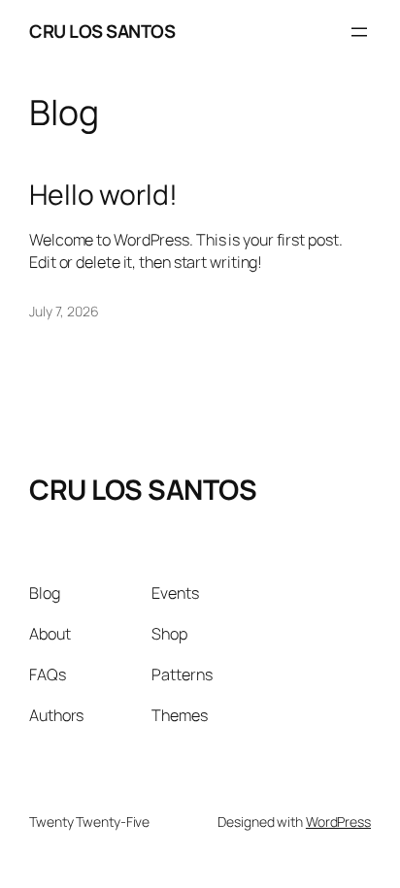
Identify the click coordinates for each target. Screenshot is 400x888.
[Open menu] (359, 32)
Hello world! (103, 195)
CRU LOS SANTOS (102, 31)
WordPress (338, 821)
